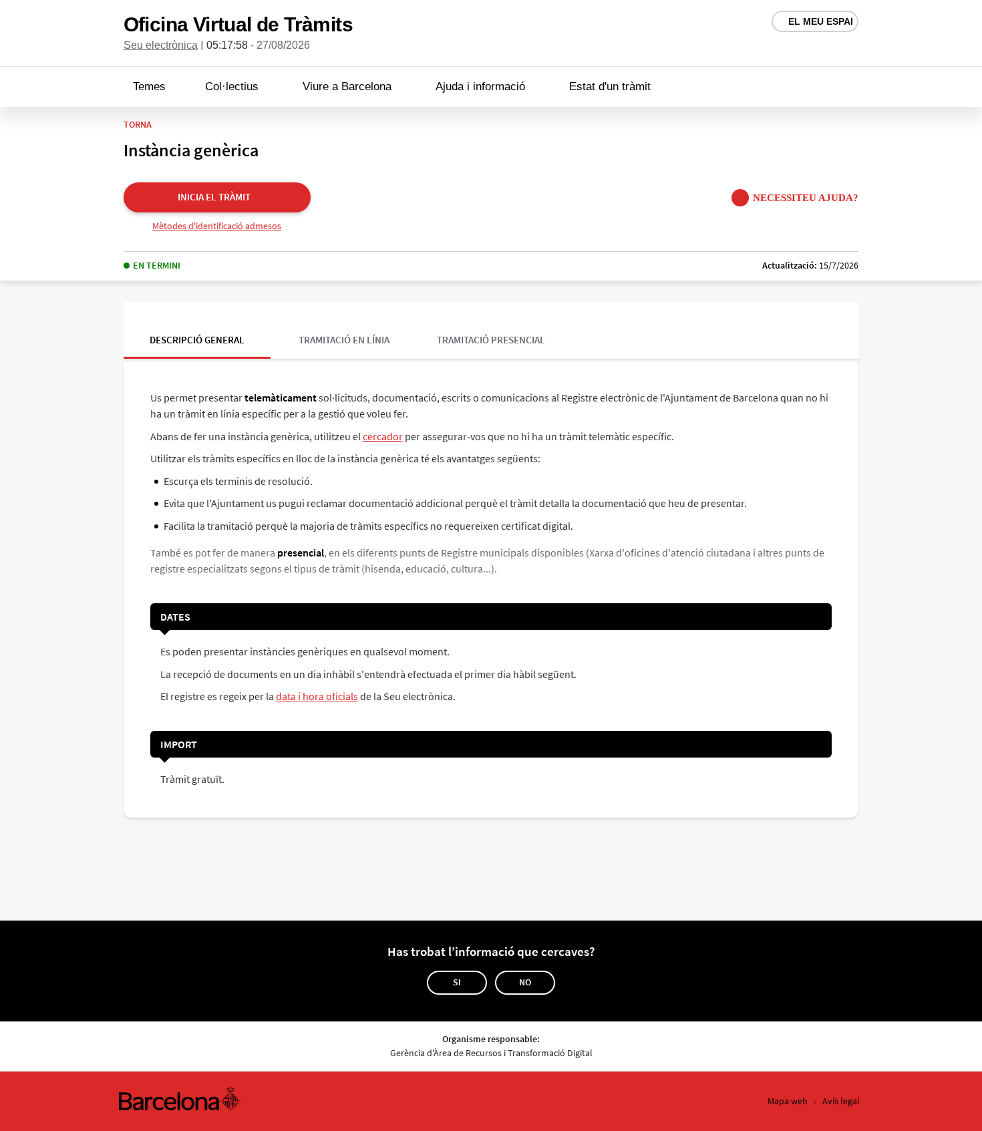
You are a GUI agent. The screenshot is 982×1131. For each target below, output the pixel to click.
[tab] (197, 330)
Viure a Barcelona (347, 86)
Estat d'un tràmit (610, 86)
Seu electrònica (161, 45)
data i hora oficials (317, 696)
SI (457, 982)
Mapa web (788, 1101)
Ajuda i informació (480, 86)
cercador (383, 436)
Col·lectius (232, 86)
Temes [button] (149, 86)
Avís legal (841, 1101)
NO (525, 982)
